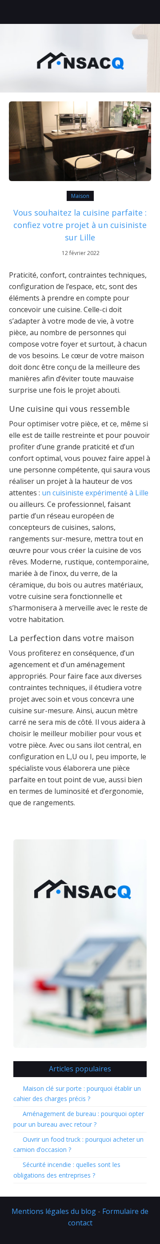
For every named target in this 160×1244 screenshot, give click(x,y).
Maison (80, 196)
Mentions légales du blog (54, 1211)
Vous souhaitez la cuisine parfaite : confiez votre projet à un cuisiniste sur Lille (80, 225)
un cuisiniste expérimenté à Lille (95, 493)
